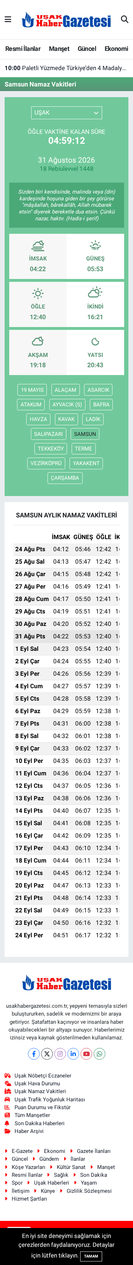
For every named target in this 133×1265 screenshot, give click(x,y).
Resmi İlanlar (22, 48)
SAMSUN (85, 434)
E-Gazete (22, 1151)
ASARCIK (98, 390)
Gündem (49, 1159)
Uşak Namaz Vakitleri (40, 1091)
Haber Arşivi (29, 1131)
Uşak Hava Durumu (37, 1083)
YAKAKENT (86, 463)
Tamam (91, 1256)
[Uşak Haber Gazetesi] (66, 19)
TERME (83, 449)
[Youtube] (86, 1054)
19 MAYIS (32, 390)
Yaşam (89, 1183)
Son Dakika (93, 1175)
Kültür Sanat (71, 1167)
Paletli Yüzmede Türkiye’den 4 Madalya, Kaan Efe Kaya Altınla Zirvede (67, 68)
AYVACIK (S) (67, 404)
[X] (47, 1054)
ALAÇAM (65, 390)
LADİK (93, 419)
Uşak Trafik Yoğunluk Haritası (50, 1099)
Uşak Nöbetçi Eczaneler (43, 1075)
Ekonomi (116, 48)
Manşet (59, 48)
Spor (17, 1183)
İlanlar (78, 1159)
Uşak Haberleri (51, 1183)
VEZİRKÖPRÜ (46, 463)
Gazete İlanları (94, 1151)
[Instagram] (60, 1054)
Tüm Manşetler (32, 1115)
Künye (48, 1191)
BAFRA (101, 404)
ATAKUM (31, 404)
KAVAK (66, 419)
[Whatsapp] (99, 1054)
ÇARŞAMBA (65, 478)
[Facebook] (34, 1054)
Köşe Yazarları (28, 1167)
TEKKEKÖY (51, 449)
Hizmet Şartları (29, 1199)
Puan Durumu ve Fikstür (43, 1107)
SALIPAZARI (48, 434)
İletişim (20, 1191)
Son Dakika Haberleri (40, 1123)
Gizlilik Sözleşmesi (89, 1191)
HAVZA (38, 419)
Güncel (87, 48)
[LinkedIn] (73, 1054)
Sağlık (61, 1175)
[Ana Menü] (8, 19)
